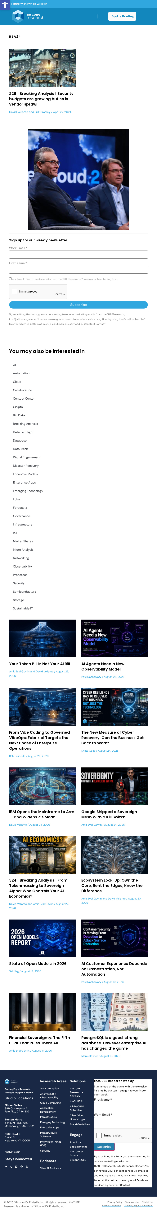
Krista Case (88, 750)
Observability (22, 566)
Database (20, 440)
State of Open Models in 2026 (37, 963)
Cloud (17, 382)
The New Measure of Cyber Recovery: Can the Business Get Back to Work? (112, 738)
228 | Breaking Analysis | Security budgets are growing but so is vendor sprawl (41, 99)
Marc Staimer (89, 1056)
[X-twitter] (11, 1167)
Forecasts (20, 508)
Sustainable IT (23, 608)
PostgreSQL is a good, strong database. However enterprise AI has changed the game (113, 1043)
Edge (16, 499)
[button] (5, 5)
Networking (21, 558)
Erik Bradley (42, 112)
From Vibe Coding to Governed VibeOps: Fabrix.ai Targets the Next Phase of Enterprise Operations (39, 740)
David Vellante (18, 112)
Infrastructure (22, 524)
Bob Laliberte (17, 756)
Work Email (18, 248)
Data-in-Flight (23, 432)
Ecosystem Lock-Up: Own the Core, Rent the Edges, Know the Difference (112, 886)
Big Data (19, 415)
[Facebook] (22, 1167)
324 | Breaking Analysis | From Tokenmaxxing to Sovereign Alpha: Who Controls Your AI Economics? (38, 888)
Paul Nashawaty (91, 677)
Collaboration (22, 390)
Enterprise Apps (24, 482)
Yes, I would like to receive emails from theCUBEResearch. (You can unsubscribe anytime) (65, 279)
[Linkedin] (16, 1167)
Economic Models (25, 474)
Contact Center (24, 399)
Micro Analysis (23, 550)
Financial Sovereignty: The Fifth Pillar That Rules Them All (39, 1040)
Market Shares (23, 541)
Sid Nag (14, 971)
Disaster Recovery (26, 466)
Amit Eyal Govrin (19, 671)
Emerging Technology (28, 491)
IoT (15, 533)
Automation (21, 373)
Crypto (18, 407)
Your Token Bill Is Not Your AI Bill (39, 664)
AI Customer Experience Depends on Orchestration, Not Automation (114, 969)
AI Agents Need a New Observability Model (102, 666)
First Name (18, 263)
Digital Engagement (26, 457)
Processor (20, 575)
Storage (18, 600)
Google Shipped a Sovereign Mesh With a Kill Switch (109, 814)
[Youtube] (6, 1167)
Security (19, 583)
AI (14, 365)
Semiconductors (24, 592)
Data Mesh (20, 449)
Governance (21, 516)
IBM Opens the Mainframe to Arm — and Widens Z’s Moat (41, 814)
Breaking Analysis (25, 424)
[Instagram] (27, 1167)
